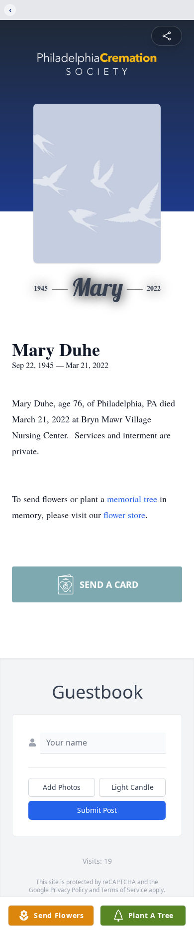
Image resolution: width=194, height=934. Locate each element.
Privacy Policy (69, 890)
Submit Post (97, 810)
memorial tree (132, 499)
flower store (124, 515)
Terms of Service (124, 890)
